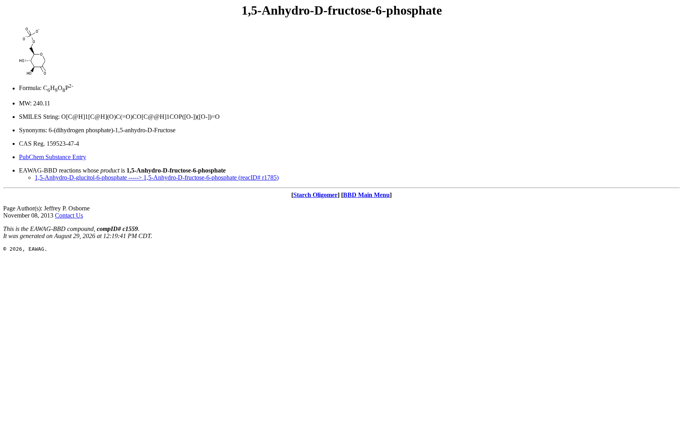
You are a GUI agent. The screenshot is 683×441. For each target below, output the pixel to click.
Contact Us (69, 215)
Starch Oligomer (315, 194)
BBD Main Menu (366, 194)
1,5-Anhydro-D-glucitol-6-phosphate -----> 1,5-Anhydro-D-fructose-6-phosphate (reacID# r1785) (157, 177)
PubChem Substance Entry (52, 157)
